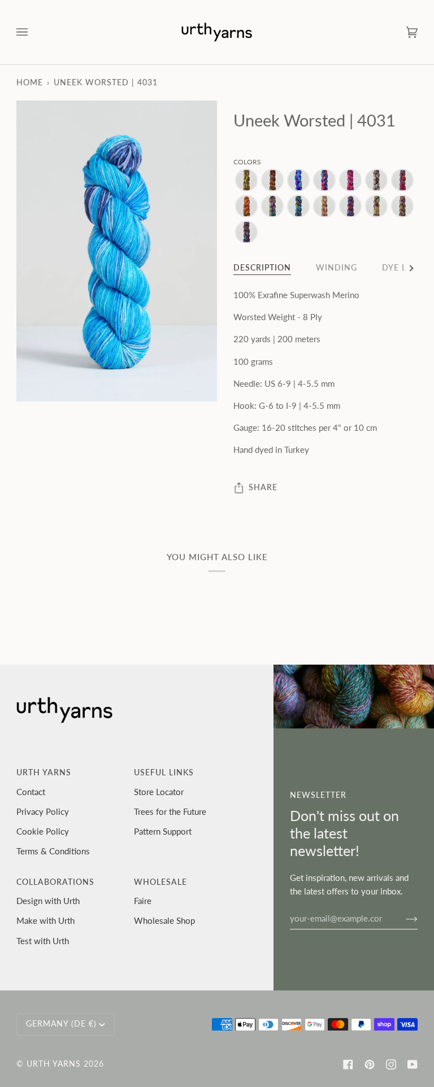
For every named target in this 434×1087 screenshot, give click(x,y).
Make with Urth (45, 920)
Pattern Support (163, 831)
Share (263, 487)
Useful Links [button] (164, 772)
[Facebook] (348, 1064)
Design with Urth (48, 901)
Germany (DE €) (61, 1023)
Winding (336, 267)
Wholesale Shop (164, 920)
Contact (30, 792)
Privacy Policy (42, 811)
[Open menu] (33, 32)
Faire (142, 901)
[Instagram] (391, 1064)
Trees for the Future (170, 811)
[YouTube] (412, 1064)
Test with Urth (42, 941)
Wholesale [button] (160, 882)
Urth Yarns (54, 1063)
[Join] (403, 918)
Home (29, 82)
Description (262, 267)
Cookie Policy (42, 831)
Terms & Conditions (53, 851)
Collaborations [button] (55, 882)
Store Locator (159, 792)
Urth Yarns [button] (43, 772)
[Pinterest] (369, 1064)
